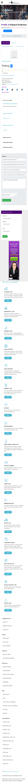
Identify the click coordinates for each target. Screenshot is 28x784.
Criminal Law (6, 733)
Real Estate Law (7, 756)
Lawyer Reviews (7, 666)
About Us (5, 622)
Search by (4, 215)
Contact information (19, 46)
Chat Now (3, 15)
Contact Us (6, 629)
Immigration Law (7, 748)
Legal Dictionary (7, 678)
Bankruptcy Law (6, 118)
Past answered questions (7, 46)
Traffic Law (5, 763)
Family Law (6, 744)
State (3, 228)
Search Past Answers (8, 674)
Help (4, 698)
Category (4, 221)
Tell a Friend (6, 694)
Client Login (6, 638)
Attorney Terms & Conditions (10, 705)
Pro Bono (5, 709)
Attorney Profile (5, 42)
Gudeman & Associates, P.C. (8, 75)
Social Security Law (8, 760)
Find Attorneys (6, 670)
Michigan (5, 130)
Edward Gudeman (6, 61)
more (8, 300)
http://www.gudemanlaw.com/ (12, 84)
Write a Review (7, 30)
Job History (13, 42)
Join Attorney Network (8, 658)
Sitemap (5, 713)
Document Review (7, 685)
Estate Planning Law (8, 741)
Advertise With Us (7, 625)
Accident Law (6, 722)
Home (3, 36)
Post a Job (5, 642)
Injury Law (5, 752)
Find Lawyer (9, 36)
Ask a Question (7, 645)
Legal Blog (5, 682)
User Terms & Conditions (9, 702)
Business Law (6, 729)
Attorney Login (6, 654)
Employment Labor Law (9, 737)
